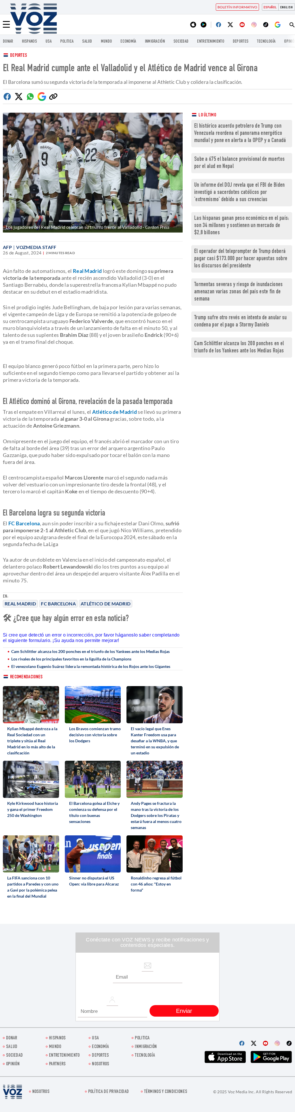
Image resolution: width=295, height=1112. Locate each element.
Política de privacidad (108, 1092)
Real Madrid (20, 603)
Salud (87, 41)
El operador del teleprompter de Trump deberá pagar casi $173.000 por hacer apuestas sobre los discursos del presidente (240, 259)
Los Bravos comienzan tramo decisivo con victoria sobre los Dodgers (95, 734)
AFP (7, 247)
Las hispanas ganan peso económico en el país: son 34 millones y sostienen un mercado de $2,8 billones (241, 226)
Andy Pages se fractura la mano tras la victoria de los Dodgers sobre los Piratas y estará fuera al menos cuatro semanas (156, 815)
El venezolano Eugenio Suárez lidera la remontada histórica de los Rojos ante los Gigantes (90, 666)
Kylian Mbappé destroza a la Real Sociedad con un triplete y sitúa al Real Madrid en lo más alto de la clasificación (32, 740)
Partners (57, 1064)
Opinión (13, 1064)
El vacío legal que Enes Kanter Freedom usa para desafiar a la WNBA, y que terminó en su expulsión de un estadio (155, 740)
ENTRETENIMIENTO (210, 41)
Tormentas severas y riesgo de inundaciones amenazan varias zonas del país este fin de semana (238, 292)
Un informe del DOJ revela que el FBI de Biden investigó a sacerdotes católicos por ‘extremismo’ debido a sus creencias (239, 192)
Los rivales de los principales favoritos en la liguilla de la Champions (71, 658)
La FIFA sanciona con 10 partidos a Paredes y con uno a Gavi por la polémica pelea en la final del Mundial (32, 886)
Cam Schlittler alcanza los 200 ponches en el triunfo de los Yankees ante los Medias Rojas (90, 651)
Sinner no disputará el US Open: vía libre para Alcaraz (94, 880)
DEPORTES (240, 41)
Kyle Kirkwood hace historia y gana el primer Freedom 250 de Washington (32, 809)
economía (128, 41)
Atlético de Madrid (106, 603)
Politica (66, 41)
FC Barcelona (58, 603)
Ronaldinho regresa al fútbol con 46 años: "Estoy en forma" (156, 883)
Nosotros (100, 1064)
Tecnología (266, 41)
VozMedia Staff (36, 247)
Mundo (106, 41)
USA (49, 41)
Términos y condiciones (166, 1092)
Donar (8, 41)
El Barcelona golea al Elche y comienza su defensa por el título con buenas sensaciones (94, 812)
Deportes (18, 55)
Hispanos (29, 41)
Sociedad (180, 41)
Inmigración (155, 41)
